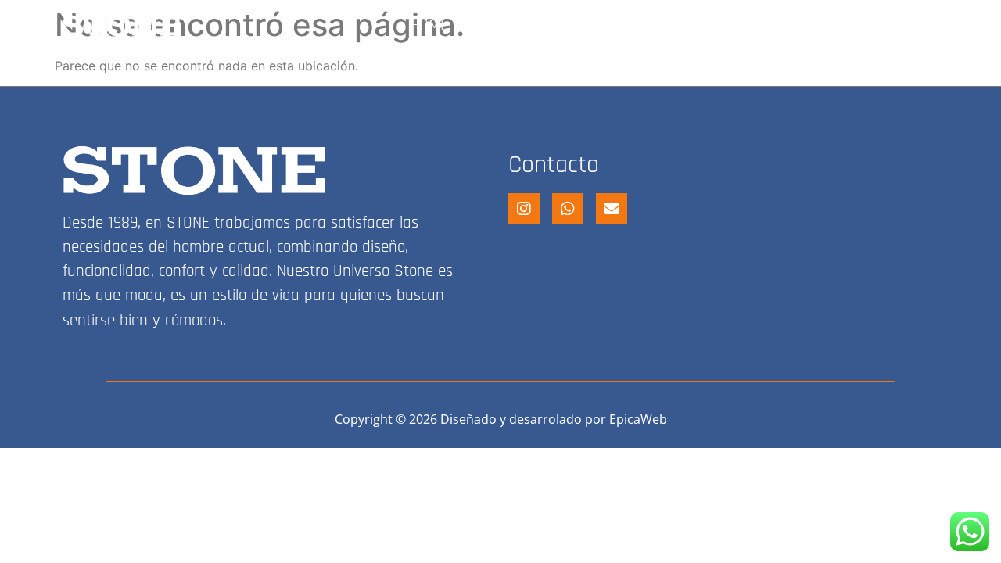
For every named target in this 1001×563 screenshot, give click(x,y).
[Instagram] (925, 25)
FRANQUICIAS (834, 26)
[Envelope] (611, 208)
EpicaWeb (638, 419)
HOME (429, 26)
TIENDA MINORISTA (540, 26)
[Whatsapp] (567, 208)
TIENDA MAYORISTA (696, 26)
